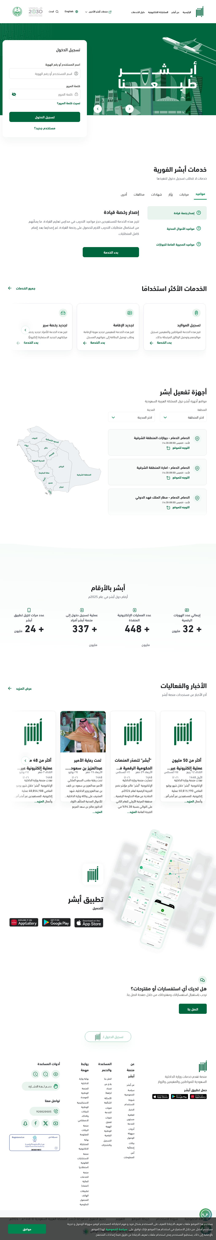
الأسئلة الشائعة (108, 1100)
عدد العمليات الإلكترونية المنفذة (134, 615)
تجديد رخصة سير (55, 324)
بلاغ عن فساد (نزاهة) (108, 1088)
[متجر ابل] (88, 923)
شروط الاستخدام (129, 1101)
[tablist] (108, 194)
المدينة (151, 409)
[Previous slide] (129, 109)
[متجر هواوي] (23, 923)
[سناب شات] (25, 1123)
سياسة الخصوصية (129, 1092)
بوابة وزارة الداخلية (84, 1080)
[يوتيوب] (55, 1123)
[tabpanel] (108, 232)
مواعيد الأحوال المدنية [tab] (180, 228)
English (69, 11)
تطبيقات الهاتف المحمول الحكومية (84, 1197)
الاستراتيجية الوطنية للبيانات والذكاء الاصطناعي (83, 1111)
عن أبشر (175, 11)
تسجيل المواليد (189, 324)
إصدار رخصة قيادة (121, 211)
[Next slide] (97, 109)
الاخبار (131, 1109)
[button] (157, 442)
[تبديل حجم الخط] (45, 1074)
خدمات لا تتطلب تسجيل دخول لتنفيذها (182, 178)
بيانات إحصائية (130, 1144)
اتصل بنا (193, 1009)
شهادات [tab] (156, 194)
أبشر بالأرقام (108, 587)
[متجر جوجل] (56, 923)
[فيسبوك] (35, 1123)
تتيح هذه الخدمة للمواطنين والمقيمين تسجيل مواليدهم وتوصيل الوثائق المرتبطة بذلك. (176, 334)
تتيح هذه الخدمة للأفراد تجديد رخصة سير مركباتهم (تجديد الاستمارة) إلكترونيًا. (45, 334)
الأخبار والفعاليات (184, 685)
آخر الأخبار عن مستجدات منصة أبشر (184, 694)
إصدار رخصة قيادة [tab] (184, 213)
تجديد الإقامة (123, 324)
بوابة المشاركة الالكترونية (84, 1144)
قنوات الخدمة (108, 1109)
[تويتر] (45, 1123)
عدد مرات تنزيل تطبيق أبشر (29, 615)
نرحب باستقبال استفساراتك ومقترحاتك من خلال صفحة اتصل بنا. (176, 994)
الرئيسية (187, 11)
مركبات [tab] (184, 194)
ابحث (51, 11)
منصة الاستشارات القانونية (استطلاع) (83, 1160)
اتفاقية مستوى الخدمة (130, 1119)
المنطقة (202, 409)
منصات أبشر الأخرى (98, 11)
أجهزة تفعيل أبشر (183, 391)
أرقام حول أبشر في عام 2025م (108, 596)
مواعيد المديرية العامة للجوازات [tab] (175, 244)
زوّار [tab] (171, 194)
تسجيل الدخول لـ (113, 1036)
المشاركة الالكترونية (158, 11)
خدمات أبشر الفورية (180, 168)
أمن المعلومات (129, 1154)
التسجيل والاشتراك (107, 1142)
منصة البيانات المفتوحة (84, 1129)
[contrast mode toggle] (55, 1074)
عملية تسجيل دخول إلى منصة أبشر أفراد (82, 615)
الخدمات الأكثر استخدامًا (174, 288)
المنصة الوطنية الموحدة (85, 1092)
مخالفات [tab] (139, 194)
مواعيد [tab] (200, 193)
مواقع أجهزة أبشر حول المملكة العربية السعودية (176, 400)
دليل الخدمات (138, 11)
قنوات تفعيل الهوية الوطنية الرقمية (108, 1126)
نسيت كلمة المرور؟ (68, 103)
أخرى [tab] (124, 194)
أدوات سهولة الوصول (130, 1133)
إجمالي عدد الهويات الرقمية (187, 615)
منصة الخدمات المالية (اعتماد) (84, 1179)
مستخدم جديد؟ (44, 128)
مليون (176, 630)
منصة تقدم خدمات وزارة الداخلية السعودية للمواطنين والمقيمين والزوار (182, 1079)
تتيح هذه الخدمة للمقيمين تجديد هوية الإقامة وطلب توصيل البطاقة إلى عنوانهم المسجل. (109, 334)
